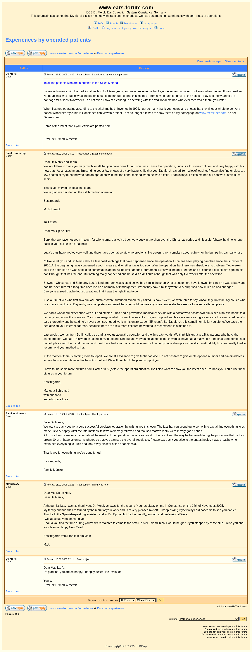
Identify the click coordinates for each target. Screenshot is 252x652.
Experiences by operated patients (48, 40)
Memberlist (130, 23)
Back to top (13, 145)
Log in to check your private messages (128, 28)
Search (113, 23)
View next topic (235, 61)
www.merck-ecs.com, (213, 113)
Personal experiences (110, 53)
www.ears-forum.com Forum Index (71, 53)
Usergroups (150, 23)
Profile (95, 28)
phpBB (119, 646)
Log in (160, 28)
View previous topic (209, 61)
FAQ (100, 23)
